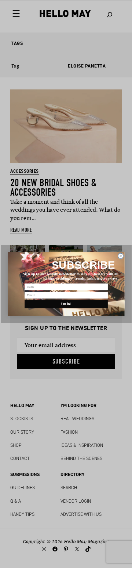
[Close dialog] (120, 256)
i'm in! (66, 304)
